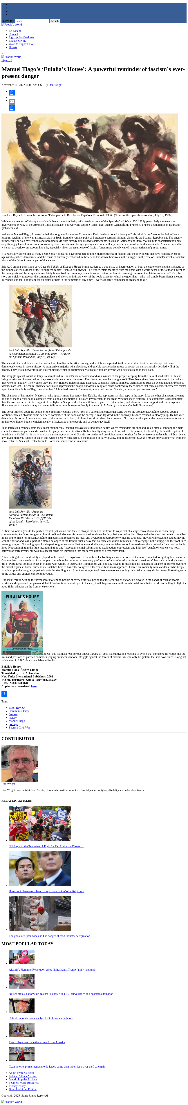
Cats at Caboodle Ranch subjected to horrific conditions (41, 1018)
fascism (13, 714)
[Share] (98, 92)
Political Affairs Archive (23, 1076)
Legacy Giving (17, 40)
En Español (15, 30)
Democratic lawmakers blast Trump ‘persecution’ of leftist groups (46, 891)
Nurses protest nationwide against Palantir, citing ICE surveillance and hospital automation (61, 993)
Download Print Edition (23, 1089)
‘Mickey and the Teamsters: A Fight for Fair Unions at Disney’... (46, 846)
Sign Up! (6, 60)
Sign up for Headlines (21, 37)
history (13, 717)
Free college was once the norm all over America (37, 1042)
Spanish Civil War (19, 727)
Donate (13, 47)
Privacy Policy (17, 1086)
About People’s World (22, 1072)
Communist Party (19, 711)
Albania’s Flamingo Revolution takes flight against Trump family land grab (52, 969)
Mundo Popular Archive (23, 1079)
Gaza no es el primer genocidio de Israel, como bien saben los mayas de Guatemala (57, 1066)
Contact (13, 34)
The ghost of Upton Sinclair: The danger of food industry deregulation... (50, 936)
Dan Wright (55, 84)
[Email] (98, 102)
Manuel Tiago (17, 720)
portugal (13, 724)
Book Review (17, 707)
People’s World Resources (24, 1082)
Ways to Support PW (21, 44)
